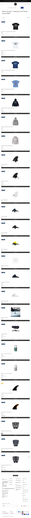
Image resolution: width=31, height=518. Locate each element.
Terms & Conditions (25, 491)
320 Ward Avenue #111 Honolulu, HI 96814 (5, 482)
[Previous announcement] (1, 1)
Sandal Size (2, 337)
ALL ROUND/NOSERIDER (18, 485)
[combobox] (14, 8)
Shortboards (10, 480)
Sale (23, 480)
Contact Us (24, 495)
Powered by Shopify (11, 516)
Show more (15, 475)
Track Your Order (24, 484)
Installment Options (25, 499)
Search (23, 497)
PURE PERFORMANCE (18, 487)
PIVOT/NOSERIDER (18, 480)
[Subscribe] (16, 506)
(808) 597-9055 (4, 486)
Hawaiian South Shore (6, 516)
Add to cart (15, 75)
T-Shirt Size (2, 34)
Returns (23, 486)
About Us (23, 493)
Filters (28, 17)
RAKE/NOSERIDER (18, 482)
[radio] (1, 433)
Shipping (23, 482)
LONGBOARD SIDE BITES (18, 490)
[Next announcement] (29, 1)
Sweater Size (2, 129)
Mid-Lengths (10, 482)
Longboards (10, 484)
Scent (1, 357)
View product (15, 113)
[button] (2, 4)
